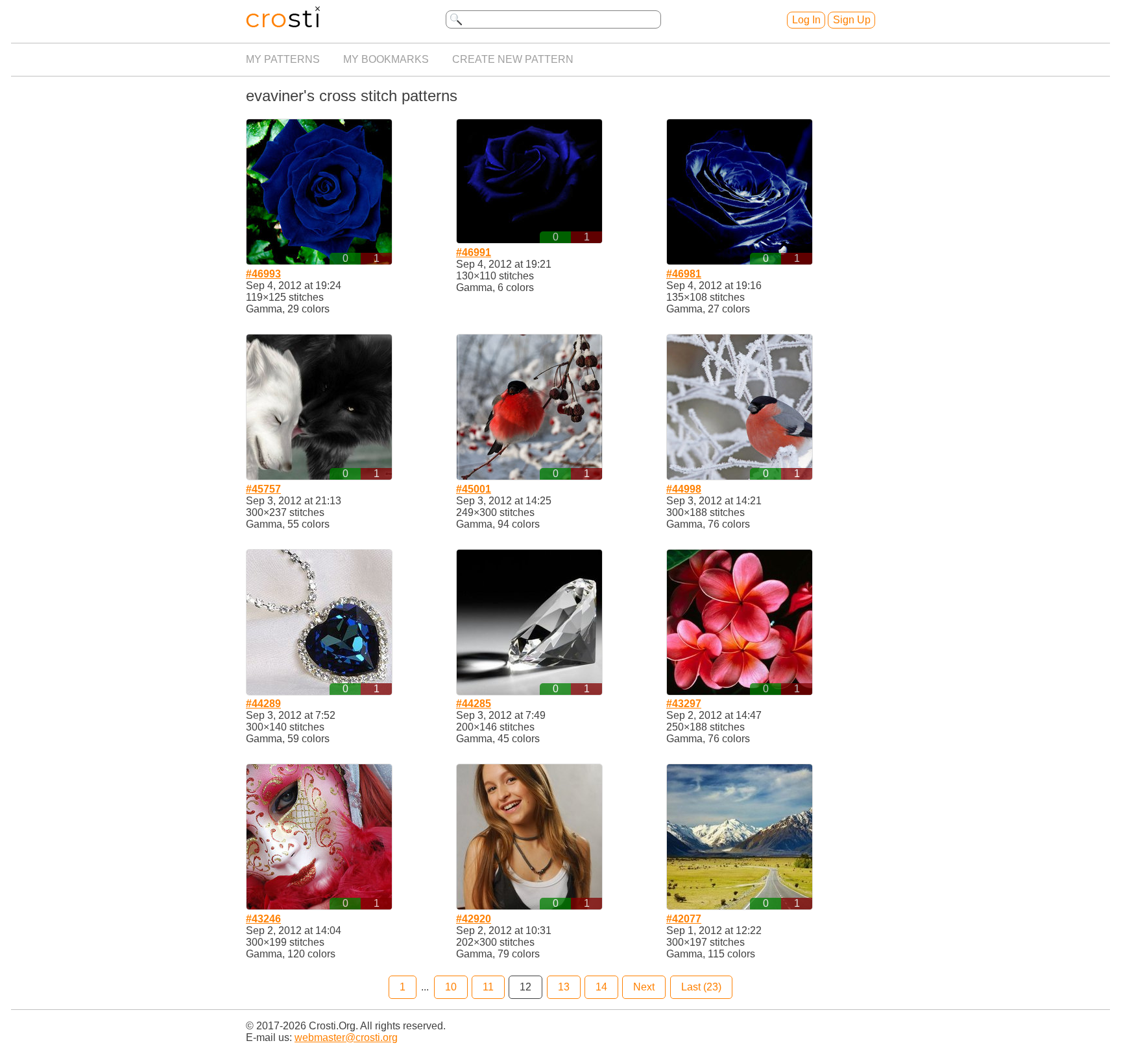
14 (601, 986)
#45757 (263, 489)
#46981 (683, 273)
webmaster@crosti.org (346, 1037)
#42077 (683, 918)
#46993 (263, 273)
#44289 (263, 703)
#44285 (473, 703)
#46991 (473, 252)
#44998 (683, 489)
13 (564, 986)
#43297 (683, 703)
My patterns (283, 59)
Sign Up (852, 19)
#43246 (263, 918)
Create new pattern (512, 59)
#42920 (473, 918)
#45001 (473, 489)
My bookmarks (386, 59)
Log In (806, 19)
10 (451, 986)
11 (488, 986)
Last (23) (701, 986)
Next (644, 986)
